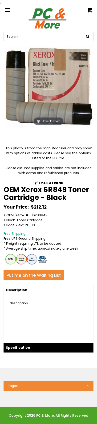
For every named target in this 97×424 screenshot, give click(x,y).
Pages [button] (13, 385)
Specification (18, 347)
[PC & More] (48, 18)
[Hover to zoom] (48, 86)
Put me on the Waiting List (34, 275)
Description (16, 290)
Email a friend (50, 183)
